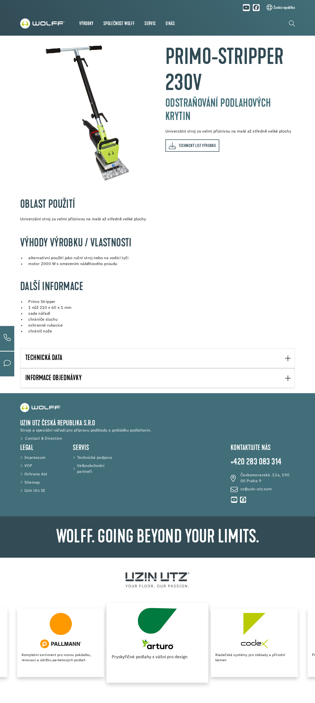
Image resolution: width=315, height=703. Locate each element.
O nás (170, 23)
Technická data (44, 358)
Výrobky (86, 23)
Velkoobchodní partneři (90, 469)
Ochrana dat (35, 474)
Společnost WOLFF (119, 23)
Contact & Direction (43, 438)
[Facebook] (256, 8)
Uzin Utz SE (34, 491)
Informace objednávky (53, 378)
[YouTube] (246, 8)
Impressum (35, 458)
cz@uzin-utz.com (256, 489)
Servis (150, 23)
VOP (28, 466)
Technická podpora (94, 458)
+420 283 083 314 (256, 462)
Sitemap (32, 482)
